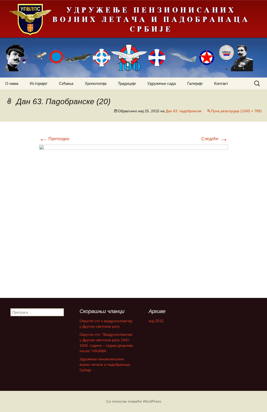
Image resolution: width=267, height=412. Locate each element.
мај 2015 (156, 321)
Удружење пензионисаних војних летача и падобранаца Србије (105, 364)
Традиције (127, 83)
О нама (11, 83)
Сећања (66, 83)
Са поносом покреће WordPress (133, 401)
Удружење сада (161, 83)
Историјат (38, 83)
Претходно (54, 139)
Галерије (195, 83)
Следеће (214, 139)
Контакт (221, 83)
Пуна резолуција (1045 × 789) (236, 111)
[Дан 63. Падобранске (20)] (133, 216)
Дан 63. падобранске (184, 111)
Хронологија (95, 83)
